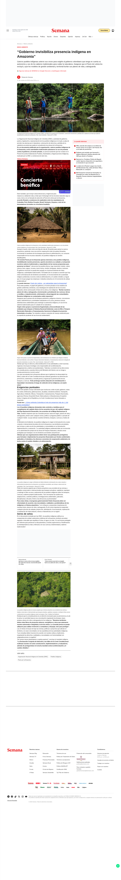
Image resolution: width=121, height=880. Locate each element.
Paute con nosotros (102, 766)
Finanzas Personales (48, 759)
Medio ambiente (28, 43)
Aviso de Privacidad (14, 800)
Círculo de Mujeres (48, 769)
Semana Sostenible (48, 772)
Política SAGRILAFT (62, 766)
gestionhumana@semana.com (85, 770)
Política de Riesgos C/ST (64, 763)
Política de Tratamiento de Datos (66, 756)
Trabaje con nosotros (103, 763)
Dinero (31, 759)
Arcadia (31, 763)
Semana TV (32, 756)
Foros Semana (47, 756)
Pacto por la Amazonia (24, 660)
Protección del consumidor (84, 753)
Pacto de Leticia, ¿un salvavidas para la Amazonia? (48, 283)
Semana (19, 43)
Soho (30, 766)
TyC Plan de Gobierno (63, 772)
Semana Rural (47, 763)
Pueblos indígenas (56, 656)
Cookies (99, 769)
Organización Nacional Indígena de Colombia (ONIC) (33, 656)
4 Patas (31, 772)
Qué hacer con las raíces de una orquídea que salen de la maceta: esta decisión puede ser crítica (30, 563)
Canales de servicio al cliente (105, 760)
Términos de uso (61, 753)
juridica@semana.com (83, 764)
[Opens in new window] (12, 796)
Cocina (45, 766)
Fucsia (31, 769)
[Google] (8, 796)
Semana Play (33, 753)
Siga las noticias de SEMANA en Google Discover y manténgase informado (42, 71)
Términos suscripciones (63, 759)
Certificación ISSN (62, 769)
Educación (46, 753)
